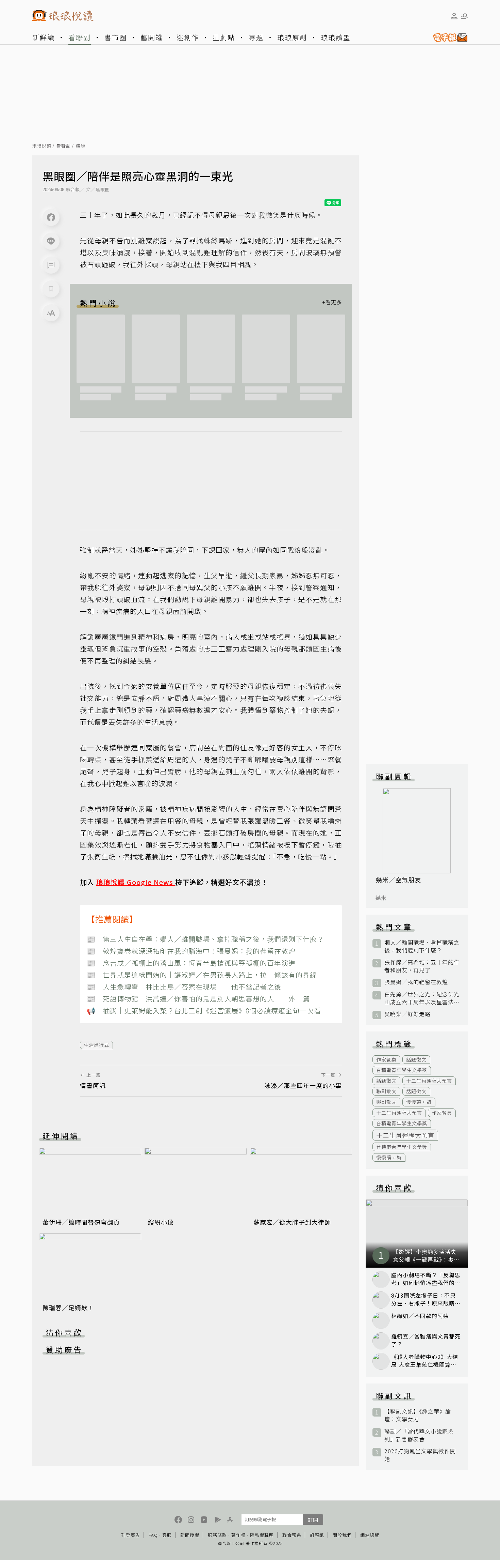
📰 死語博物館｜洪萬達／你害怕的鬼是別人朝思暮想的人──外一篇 (198, 999)
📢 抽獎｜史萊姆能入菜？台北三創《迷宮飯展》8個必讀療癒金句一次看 (204, 1010)
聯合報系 (291, 1535)
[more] (332, 302)
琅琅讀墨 (336, 37)
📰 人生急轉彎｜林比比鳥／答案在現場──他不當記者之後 (184, 987)
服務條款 (217, 1535)
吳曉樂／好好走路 (407, 1014)
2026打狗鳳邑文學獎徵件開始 (420, 1455)
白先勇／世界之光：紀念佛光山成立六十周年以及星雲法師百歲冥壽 (422, 998)
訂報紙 (317, 1535)
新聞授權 (189, 1535)
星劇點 (224, 37)
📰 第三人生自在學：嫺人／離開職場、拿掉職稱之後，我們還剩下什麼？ (205, 939)
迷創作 (188, 37)
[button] (51, 265)
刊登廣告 (130, 1535)
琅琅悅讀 (41, 146)
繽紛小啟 (161, 1222)
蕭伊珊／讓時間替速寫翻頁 (81, 1222)
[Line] (51, 241)
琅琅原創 (292, 37)
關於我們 (342, 1535)
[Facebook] (51, 217)
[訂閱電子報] (448, 37)
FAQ (153, 1535)
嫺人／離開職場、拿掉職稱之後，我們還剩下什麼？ (422, 946)
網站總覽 (369, 1535)
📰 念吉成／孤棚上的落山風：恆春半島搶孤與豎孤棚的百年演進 (191, 963)
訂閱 (313, 1519)
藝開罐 (151, 37)
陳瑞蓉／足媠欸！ (68, 1307)
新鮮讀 (43, 37)
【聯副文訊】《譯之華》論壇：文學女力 (417, 1415)
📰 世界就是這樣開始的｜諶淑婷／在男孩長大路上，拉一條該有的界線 (202, 975)
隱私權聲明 (262, 1535)
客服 (167, 1535)
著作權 (238, 1535)
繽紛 (80, 146)
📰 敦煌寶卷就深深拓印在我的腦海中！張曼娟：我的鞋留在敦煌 (191, 951)
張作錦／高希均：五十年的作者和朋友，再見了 (422, 966)
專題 (256, 37)
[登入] (454, 16)
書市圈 (115, 37)
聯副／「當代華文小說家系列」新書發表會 (419, 1435)
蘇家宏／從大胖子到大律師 (292, 1222)
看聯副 (79, 37)
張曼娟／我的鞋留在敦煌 (416, 982)
